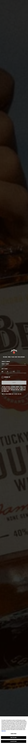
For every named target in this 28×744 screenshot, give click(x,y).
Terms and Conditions (14, 389)
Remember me (7, 377)
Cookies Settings (13, 733)
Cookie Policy (6, 391)
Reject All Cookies (14, 737)
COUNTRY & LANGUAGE (6, 361)
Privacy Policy (23, 389)
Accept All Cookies (13, 741)
